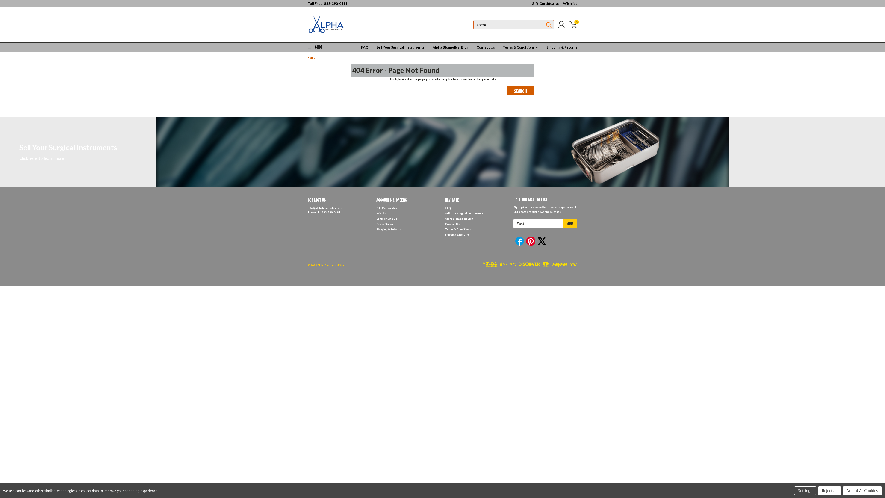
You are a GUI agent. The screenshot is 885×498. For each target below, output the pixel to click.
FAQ (364, 47)
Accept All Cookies (862, 490)
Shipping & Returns (561, 47)
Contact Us (486, 47)
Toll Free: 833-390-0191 (328, 3)
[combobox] (513, 24)
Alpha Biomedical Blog (451, 47)
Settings (805, 490)
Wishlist (570, 3)
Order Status (384, 224)
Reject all (829, 490)
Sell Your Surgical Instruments (400, 47)
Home (311, 57)
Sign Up (392, 218)
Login (380, 218)
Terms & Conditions (519, 47)
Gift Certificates (546, 3)
